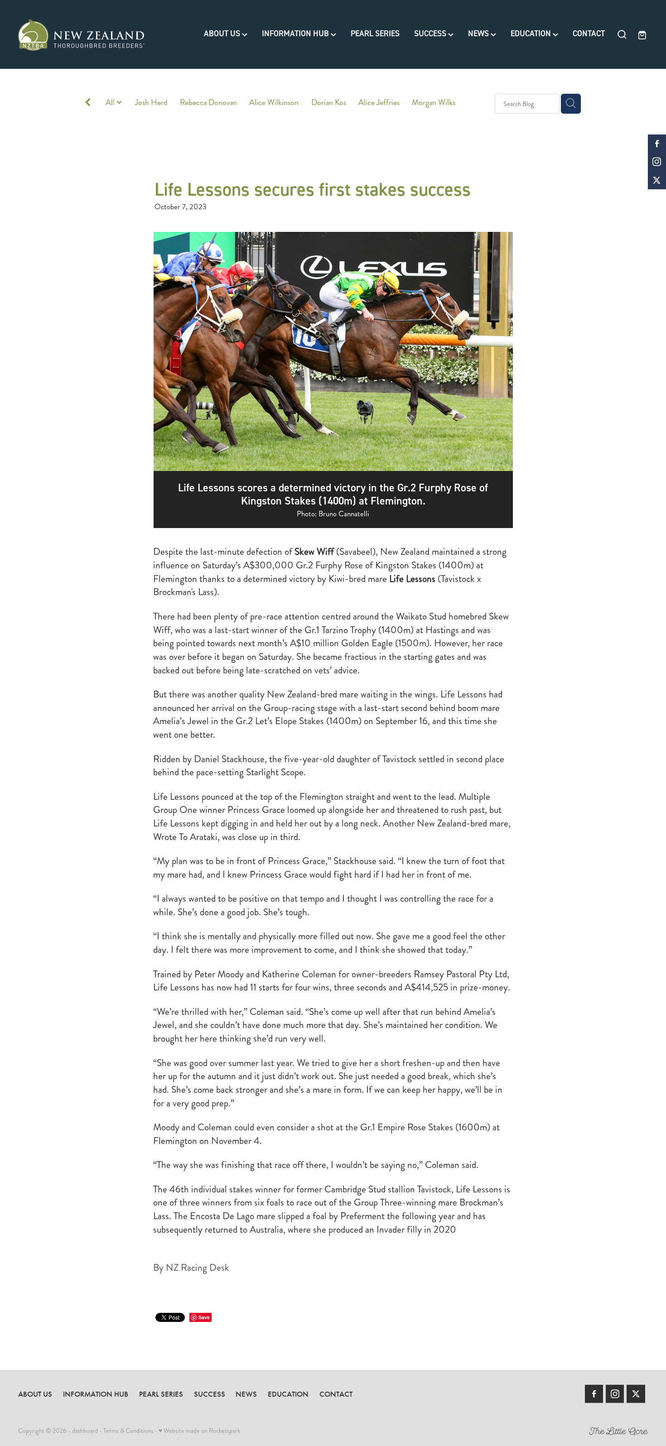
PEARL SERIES (375, 34)
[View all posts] (88, 104)
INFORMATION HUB (296, 34)
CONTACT (589, 34)
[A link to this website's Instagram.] (657, 162)
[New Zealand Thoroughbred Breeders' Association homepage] (81, 34)
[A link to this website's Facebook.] (657, 144)
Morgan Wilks (433, 102)
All (111, 102)
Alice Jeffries (379, 102)
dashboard (85, 1430)
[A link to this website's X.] (657, 180)
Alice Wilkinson (274, 102)
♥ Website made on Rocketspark (199, 1430)
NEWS (479, 34)
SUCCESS (431, 34)
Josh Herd (151, 102)
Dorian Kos (328, 102)
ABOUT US (223, 34)
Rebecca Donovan (208, 102)
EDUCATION (532, 34)
